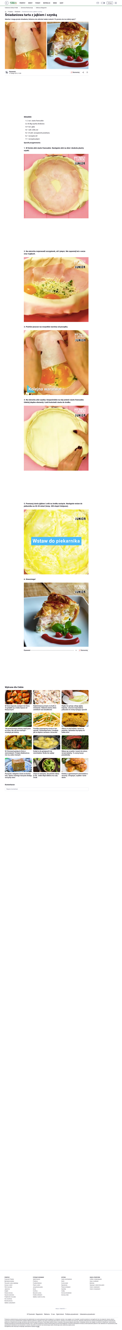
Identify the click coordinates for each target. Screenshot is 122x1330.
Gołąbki (6, 1291)
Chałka (63, 1291)
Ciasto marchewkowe (66, 1279)
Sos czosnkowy (8, 1298)
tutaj (38, 1326)
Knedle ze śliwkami (37, 1295)
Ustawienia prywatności (87, 1314)
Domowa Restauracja (27, 7)
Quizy (61, 3)
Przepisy (22, 3)
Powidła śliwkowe (37, 1283)
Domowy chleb (65, 1295)
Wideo (55, 3)
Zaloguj (110, 3)
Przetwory (35, 1281)
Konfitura (35, 1291)
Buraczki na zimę (37, 1293)
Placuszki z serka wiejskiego (11, 1283)
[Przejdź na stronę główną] (7, 4)
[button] (103, 3)
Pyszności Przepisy (9, 1279)
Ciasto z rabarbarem (95, 1287)
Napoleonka (64, 1285)
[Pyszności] (15, 3)
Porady (37, 3)
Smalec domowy (9, 1293)
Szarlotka (63, 1289)
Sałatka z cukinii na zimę (39, 1297)
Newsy (30, 3)
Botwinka (92, 1283)
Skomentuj (76, 72)
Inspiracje (46, 3)
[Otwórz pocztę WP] (97, 3)
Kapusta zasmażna (9, 1295)
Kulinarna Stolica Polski (11, 7)
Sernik (62, 1281)
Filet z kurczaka (8, 1287)
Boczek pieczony (9, 1300)
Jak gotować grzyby (38, 1287)
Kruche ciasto (64, 1283)
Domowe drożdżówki (66, 1293)
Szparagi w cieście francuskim (97, 1285)
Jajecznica (7, 1289)
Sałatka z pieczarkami (10, 1302)
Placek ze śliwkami (65, 1287)
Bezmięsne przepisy (9, 1281)
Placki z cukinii (36, 1285)
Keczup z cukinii (8, 1285)
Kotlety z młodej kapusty (96, 1279)
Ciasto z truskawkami (95, 1289)
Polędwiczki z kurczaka (10, 1297)
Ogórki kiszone (36, 1279)
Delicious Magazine (41, 7)
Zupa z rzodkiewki (94, 1281)
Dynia (34, 1289)
